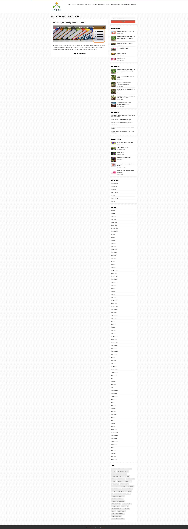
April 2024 (113, 267)
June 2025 (113, 237)
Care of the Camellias (121, 58)
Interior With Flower (115, 4)
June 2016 (113, 450)
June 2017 (113, 420)
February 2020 (114, 366)
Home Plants (115, 486)
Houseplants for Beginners (122, 48)
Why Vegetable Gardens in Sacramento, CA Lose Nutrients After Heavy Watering (126, 37)
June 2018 (113, 405)
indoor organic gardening (118, 488)
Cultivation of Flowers (123, 471)
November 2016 (114, 435)
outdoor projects (116, 503)
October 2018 (114, 393)
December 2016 (114, 432)
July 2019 (113, 378)
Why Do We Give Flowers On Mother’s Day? (126, 31)
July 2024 (113, 261)
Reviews (80, 27)
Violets (114, 511)
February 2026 (114, 222)
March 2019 (113, 387)
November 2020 (114, 351)
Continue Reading (83, 53)
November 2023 (114, 279)
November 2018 (114, 390)
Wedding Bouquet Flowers (118, 513)
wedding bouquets (116, 516)
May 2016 (113, 453)
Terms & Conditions (125, 4)
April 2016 (113, 456)
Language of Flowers (121, 53)
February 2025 (114, 249)
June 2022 (113, 324)
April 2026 (113, 216)
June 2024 (113, 264)
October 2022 (114, 312)
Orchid (129, 491)
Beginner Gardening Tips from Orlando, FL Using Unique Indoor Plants (126, 96)
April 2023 (113, 294)
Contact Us (133, 4)
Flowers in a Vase (130, 478)
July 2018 (113, 402)
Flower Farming (80, 4)
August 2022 (113, 318)
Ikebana (107, 4)
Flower (124, 473)
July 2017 (113, 417)
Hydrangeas (130, 486)
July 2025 (113, 234)
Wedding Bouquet (122, 511)
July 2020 (113, 357)
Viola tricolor (126, 508)
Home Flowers (115, 483)
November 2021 (114, 345)
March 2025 (113, 246)
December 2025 (114, 228)
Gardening (95, 4)
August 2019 (113, 375)
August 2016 (113, 444)
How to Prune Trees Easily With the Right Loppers (121, 119)
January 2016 (114, 459)
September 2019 (114, 372)
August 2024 (113, 258)
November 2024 (114, 252)
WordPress (103, 527)
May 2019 (113, 381)
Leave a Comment (90, 27)
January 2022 (114, 339)
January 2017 (114, 429)
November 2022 (114, 309)
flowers (123, 478)
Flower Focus (88, 4)
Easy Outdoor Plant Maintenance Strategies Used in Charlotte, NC (124, 83)
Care (130, 468)
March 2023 (113, 297)
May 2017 (113, 423)
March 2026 (113, 219)
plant (123, 503)
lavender (114, 491)
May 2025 (113, 240)
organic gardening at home (124, 493)
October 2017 (114, 414)
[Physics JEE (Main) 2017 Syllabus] (79, 34)
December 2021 (114, 342)
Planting (129, 503)
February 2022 (114, 336)
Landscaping (129, 488)
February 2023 (114, 300)
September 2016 (114, 441)
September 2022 (114, 315)
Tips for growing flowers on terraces (124, 43)
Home (69, 4)
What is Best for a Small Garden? (124, 157)
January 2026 (114, 225)
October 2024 (114, 255)
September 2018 (114, 396)
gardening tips (127, 481)
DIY (120, 473)
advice (113, 468)
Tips (127, 506)
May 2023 (113, 291)
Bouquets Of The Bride (122, 468)
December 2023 (114, 276)
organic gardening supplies (118, 501)
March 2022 (113, 333)
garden (113, 481)
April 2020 (113, 360)
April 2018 (113, 411)
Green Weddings (101, 4)
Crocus (113, 471)
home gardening (124, 483)
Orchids (114, 493)
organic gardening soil (117, 498)
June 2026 (113, 210)
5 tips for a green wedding (122, 147)
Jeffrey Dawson (61, 27)
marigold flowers (122, 491)
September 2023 (114, 282)
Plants (113, 506)
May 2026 (113, 213)
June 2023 (113, 288)
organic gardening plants (118, 496)
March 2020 (113, 363)
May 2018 (113, 408)
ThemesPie (89, 527)
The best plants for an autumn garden (125, 142)
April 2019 (113, 384)
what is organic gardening (118, 518)
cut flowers (115, 473)
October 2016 (114, 438)
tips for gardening (116, 508)
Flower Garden (115, 478)
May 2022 (113, 327)
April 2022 (113, 330)
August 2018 (113, 399)
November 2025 (114, 231)
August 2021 (113, 348)
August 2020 (113, 354)
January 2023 (114, 303)
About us (74, 4)
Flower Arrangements (117, 476)
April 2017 (113, 426)
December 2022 (114, 306)
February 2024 (114, 270)
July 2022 (113, 321)
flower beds (126, 476)
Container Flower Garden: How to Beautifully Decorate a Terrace (124, 103)
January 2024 (114, 273)
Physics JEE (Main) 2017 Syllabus (69, 22)
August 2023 (113, 285)
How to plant (123, 486)
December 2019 (114, 369)
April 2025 (113, 243)
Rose (118, 506)
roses (122, 506)
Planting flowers (120, 152)
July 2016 (113, 447)
